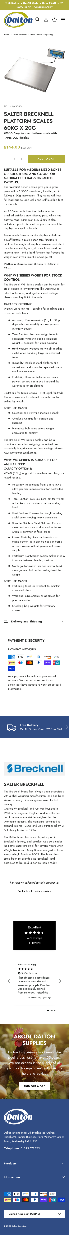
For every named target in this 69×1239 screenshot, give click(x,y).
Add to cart (47, 159)
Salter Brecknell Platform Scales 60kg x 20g (33, 34)
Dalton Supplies (19, 1225)
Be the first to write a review (34, 891)
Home (6, 34)
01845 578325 (30, 1148)
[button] (54, 19)
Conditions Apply (43, 7)
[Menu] (63, 19)
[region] (34, 981)
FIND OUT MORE (34, 1086)
